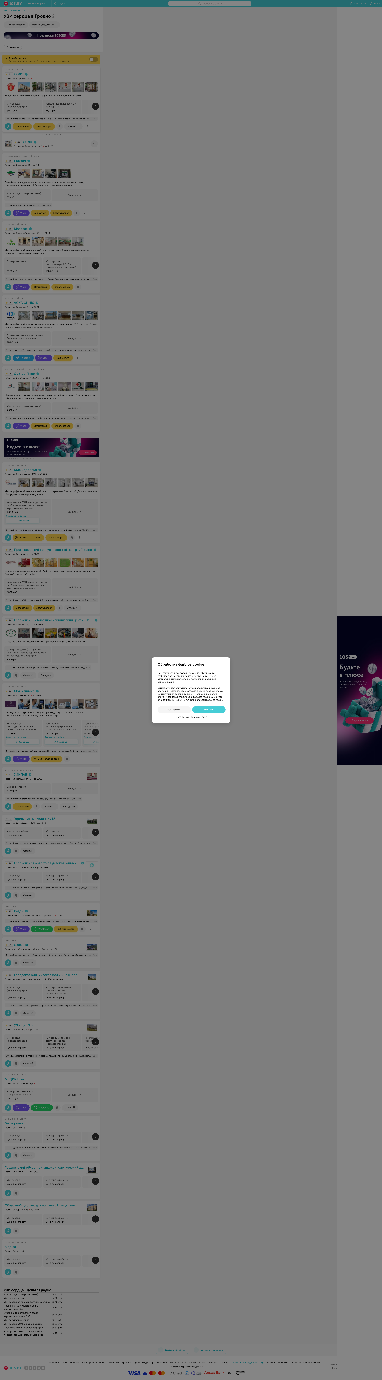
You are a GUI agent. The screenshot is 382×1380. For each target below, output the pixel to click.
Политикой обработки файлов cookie (203, 699)
